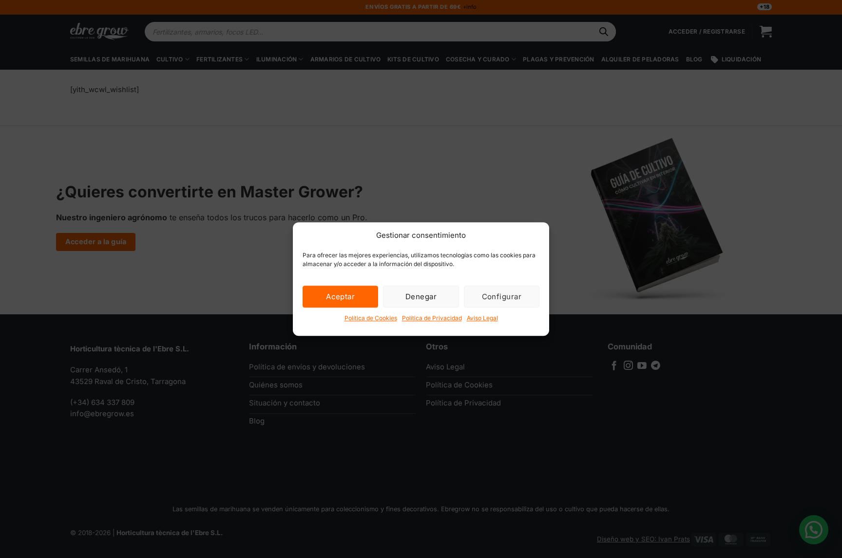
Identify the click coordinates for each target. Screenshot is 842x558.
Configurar (502, 296)
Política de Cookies (370, 318)
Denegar (421, 296)
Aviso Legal (482, 318)
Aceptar (340, 296)
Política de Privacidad (432, 318)
